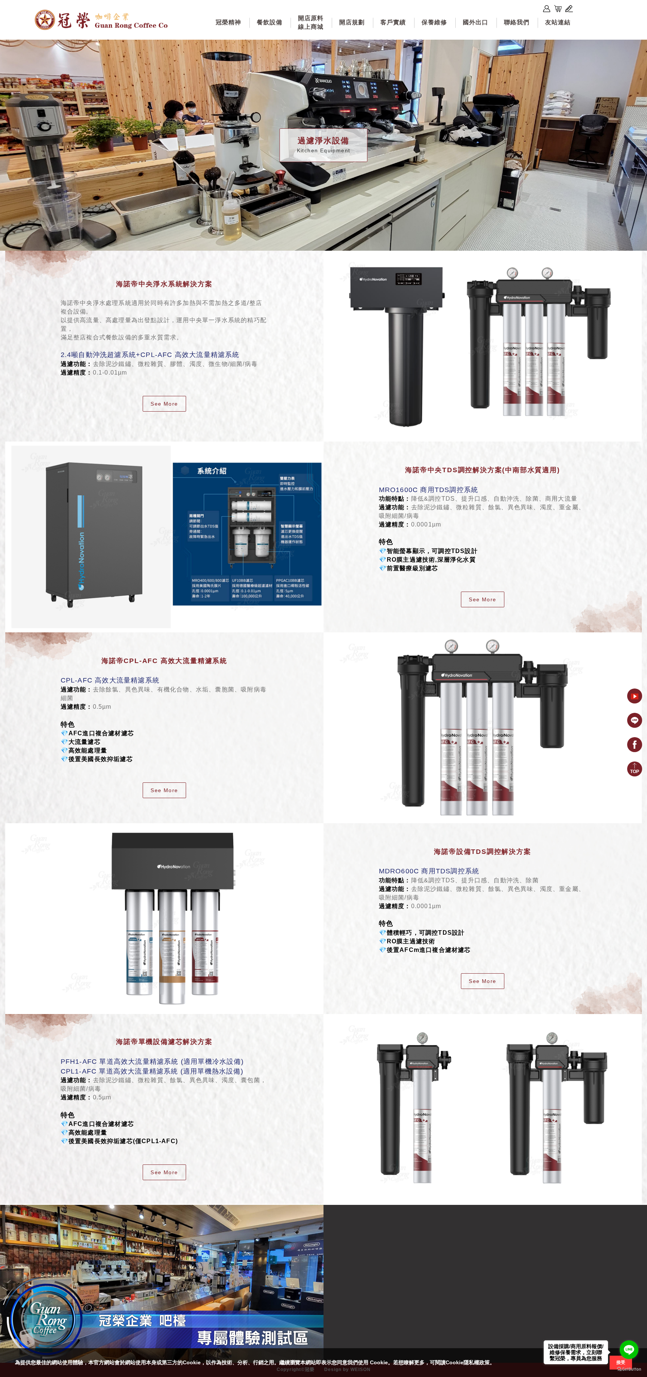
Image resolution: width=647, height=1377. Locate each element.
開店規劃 (352, 22)
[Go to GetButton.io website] (629, 1369)
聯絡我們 (516, 22)
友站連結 (558, 22)
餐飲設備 (269, 22)
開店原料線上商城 (311, 22)
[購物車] (558, 8)
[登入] (546, 8)
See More (164, 404)
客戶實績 (393, 22)
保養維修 (434, 22)
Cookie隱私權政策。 (470, 1362)
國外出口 (475, 22)
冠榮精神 (228, 22)
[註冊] (569, 8)
